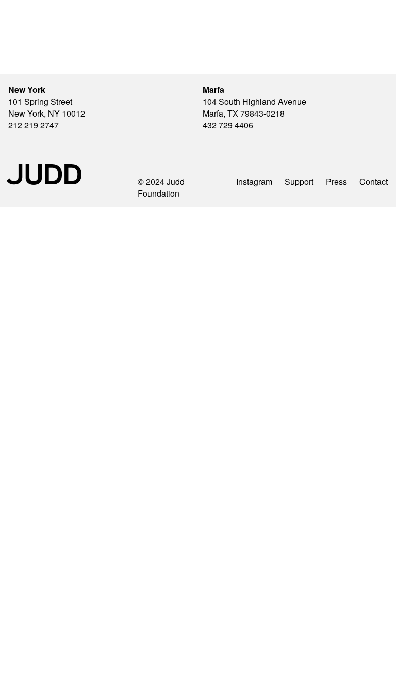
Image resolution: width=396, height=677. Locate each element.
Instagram (254, 181)
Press (336, 181)
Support (299, 181)
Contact (373, 181)
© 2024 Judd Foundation (161, 187)
